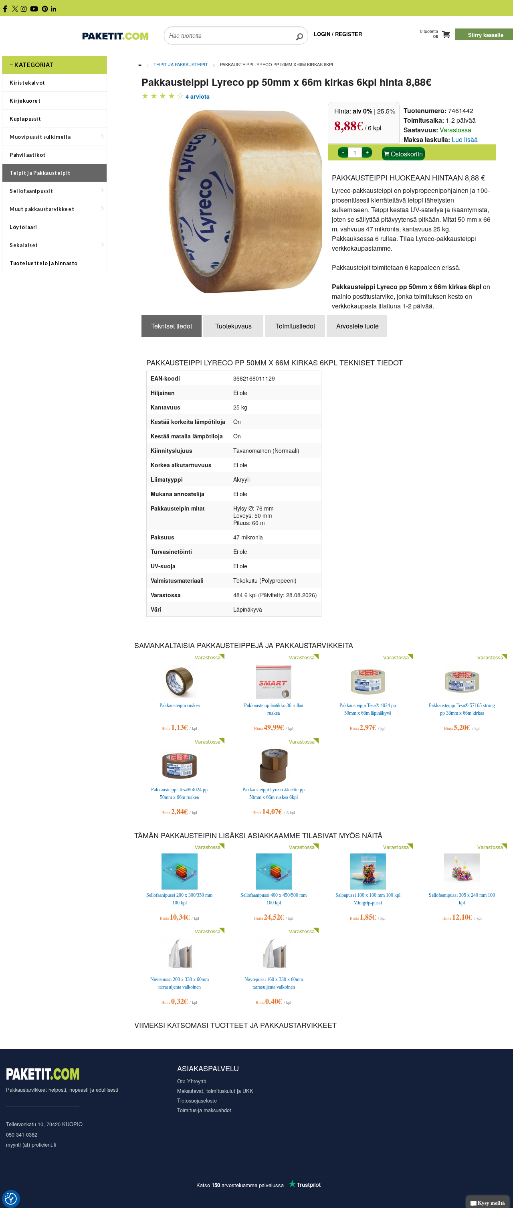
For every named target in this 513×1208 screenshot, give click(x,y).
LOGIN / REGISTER (338, 34)
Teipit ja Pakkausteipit (40, 173)
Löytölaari (23, 227)
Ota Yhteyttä (191, 1081)
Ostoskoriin (406, 153)
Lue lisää (465, 139)
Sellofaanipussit (31, 191)
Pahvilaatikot (28, 155)
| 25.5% (374, 111)
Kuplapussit (25, 119)
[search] (299, 30)
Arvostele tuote (357, 325)
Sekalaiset (24, 245)
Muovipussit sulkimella (40, 137)
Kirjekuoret (25, 100)
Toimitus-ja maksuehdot (204, 1110)
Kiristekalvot (27, 82)
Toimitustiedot (295, 325)
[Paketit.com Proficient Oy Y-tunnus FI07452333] (42, 1075)
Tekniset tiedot (171, 325)
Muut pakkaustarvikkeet (42, 209)
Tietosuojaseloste (197, 1100)
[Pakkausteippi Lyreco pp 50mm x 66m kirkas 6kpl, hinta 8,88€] (251, 201)
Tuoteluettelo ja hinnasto (44, 263)
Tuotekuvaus (233, 325)
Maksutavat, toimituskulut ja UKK (215, 1090)
